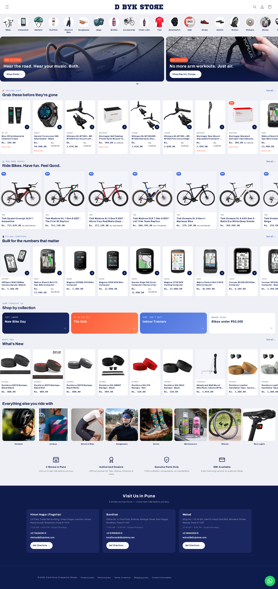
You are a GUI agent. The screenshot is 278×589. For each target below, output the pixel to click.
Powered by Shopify (68, 577)
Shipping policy (141, 578)
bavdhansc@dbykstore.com (120, 537)
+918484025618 (191, 533)
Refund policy (104, 578)
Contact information (161, 578)
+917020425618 (38, 533)
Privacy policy (87, 578)
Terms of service (122, 578)
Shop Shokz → (14, 74)
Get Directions (41, 545)
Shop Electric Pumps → (185, 74)
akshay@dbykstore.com (42, 537)
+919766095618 (114, 533)
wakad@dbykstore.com (195, 537)
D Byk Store (52, 577)
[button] (7, 7)
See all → (271, 90)
